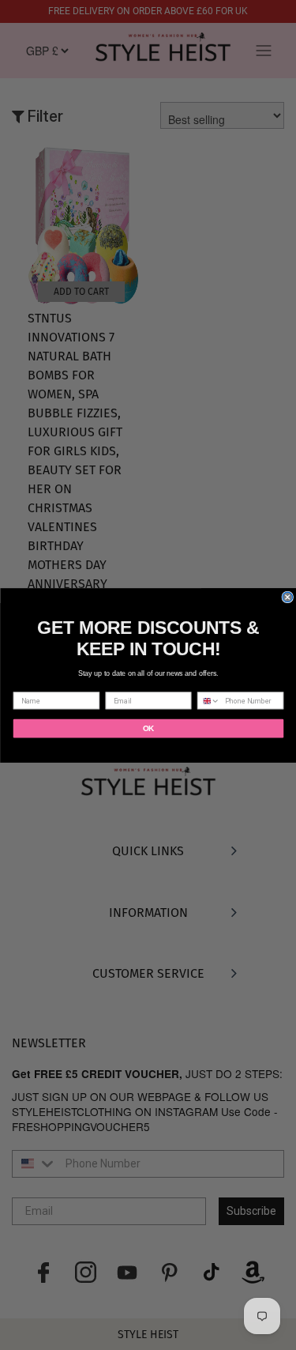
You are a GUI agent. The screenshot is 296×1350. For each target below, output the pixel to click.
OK (148, 728)
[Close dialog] (288, 597)
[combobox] (208, 700)
